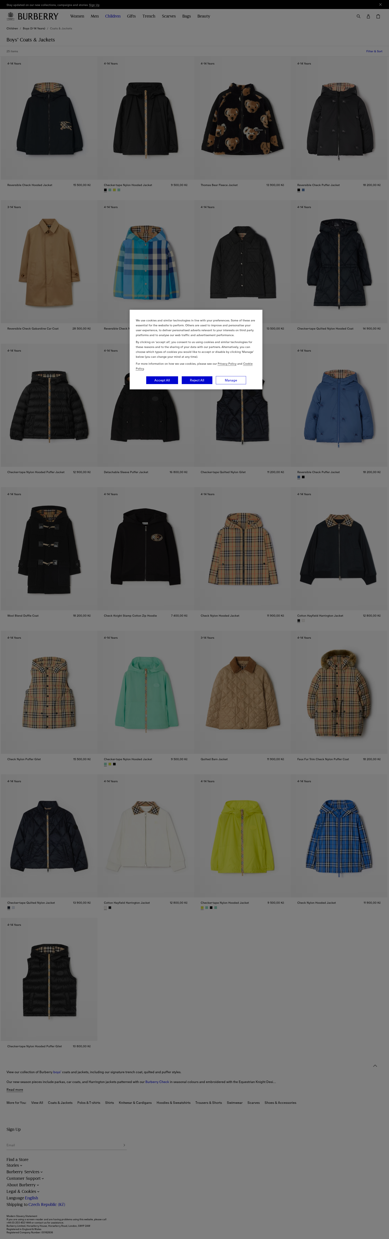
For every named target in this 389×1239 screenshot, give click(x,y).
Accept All (162, 380)
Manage (231, 380)
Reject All (197, 380)
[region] (196, 349)
